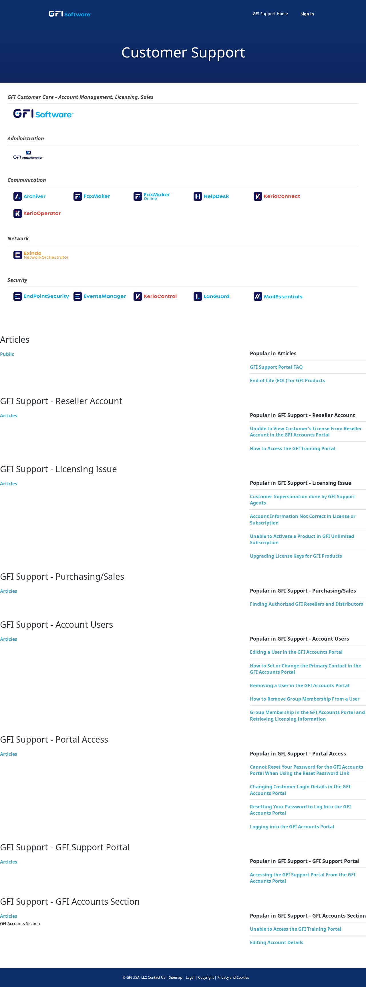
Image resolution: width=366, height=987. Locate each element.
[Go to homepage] (70, 14)
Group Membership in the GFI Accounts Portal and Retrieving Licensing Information (307, 715)
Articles (8, 415)
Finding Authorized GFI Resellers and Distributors (306, 604)
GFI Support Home (270, 13)
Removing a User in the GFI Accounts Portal (299, 685)
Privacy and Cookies (233, 977)
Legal (190, 977)
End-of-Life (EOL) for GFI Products (287, 380)
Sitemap (175, 977)
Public (7, 354)
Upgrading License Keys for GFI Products (296, 556)
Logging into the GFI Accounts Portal (292, 827)
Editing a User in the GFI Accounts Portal (296, 652)
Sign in (307, 14)
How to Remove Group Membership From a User (304, 699)
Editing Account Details (276, 942)
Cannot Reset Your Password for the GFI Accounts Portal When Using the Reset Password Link (306, 770)
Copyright (206, 977)
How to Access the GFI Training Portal (292, 448)
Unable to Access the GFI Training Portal (295, 929)
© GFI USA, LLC (135, 977)
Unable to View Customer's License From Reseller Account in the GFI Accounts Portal (306, 431)
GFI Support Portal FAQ (276, 367)
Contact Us (156, 977)
